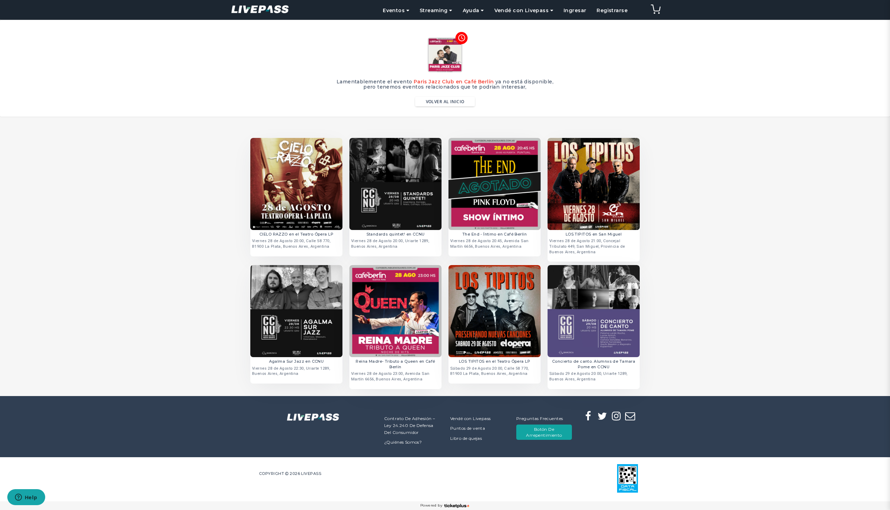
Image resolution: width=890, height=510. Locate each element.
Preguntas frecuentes (539, 418)
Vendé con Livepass (470, 418)
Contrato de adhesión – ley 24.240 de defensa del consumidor (409, 425)
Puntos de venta (467, 428)
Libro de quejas (466, 438)
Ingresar (575, 10)
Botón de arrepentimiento (544, 432)
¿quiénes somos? (403, 442)
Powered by (431, 505)
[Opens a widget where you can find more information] (26, 498)
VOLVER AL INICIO (445, 102)
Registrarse (612, 10)
